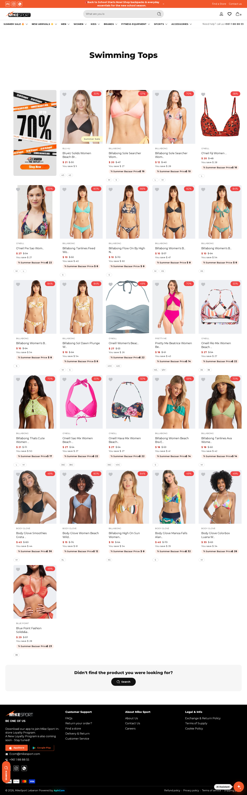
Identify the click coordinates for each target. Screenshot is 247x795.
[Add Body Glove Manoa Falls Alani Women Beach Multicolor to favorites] (157, 474)
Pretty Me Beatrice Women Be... (173, 345)
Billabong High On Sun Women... (124, 535)
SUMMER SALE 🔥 (14, 24)
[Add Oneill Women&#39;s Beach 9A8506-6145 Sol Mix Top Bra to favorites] (110, 284)
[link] (34, 133)
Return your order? (78, 723)
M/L (156, 370)
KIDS (93, 24)
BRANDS (109, 24)
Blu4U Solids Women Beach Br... (77, 155)
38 (209, 370)
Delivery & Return (77, 733)
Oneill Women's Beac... (124, 343)
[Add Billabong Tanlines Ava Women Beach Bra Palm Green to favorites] (203, 379)
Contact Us (132, 723)
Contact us (235, 3)
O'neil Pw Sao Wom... (30, 248)
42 (70, 175)
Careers (130, 728)
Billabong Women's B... (170, 248)
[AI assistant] (239, 787)
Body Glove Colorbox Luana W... (215, 535)
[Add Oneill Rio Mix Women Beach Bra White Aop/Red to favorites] (203, 284)
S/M (163, 370)
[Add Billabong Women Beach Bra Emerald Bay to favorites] (157, 379)
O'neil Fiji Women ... (214, 153)
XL (62, 559)
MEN (63, 24)
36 (201, 370)
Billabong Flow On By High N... (127, 250)
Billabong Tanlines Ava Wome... (216, 440)
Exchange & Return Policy (203, 718)
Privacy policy (191, 790)
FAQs (68, 718)
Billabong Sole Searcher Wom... (125, 155)
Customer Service (77, 738)
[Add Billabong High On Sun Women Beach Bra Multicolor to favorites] (110, 474)
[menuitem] (93, 718)
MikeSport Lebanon (26, 790)
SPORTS (159, 24)
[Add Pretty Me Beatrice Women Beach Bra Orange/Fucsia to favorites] (157, 284)
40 (62, 175)
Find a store (73, 728)
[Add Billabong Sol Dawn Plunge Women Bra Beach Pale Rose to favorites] (64, 284)
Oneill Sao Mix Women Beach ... (78, 440)
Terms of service (211, 790)
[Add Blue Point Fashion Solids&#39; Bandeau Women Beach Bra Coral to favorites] (18, 569)
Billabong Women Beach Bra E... (172, 440)
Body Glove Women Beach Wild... (81, 535)
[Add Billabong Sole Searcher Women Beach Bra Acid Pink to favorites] (110, 94)
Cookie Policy (194, 728)
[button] (238, 14)
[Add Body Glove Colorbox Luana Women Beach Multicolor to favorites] (203, 474)
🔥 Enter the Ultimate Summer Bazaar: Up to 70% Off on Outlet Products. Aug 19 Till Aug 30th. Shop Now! (122, 4)
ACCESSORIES (179, 24)
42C (118, 366)
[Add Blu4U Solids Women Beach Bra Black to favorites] (64, 94)
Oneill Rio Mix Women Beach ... (216, 345)
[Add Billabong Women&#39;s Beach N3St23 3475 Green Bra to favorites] (203, 189)
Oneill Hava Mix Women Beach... (125, 440)
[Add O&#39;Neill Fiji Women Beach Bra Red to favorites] (203, 94)
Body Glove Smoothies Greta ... (31, 535)
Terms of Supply (196, 723)
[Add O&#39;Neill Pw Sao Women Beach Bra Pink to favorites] (18, 189)
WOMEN (78, 24)
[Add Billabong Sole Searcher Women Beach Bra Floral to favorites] (157, 94)
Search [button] (125, 681)
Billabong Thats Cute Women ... (30, 440)
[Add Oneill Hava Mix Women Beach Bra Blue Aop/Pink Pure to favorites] (110, 379)
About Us (131, 718)
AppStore (18, 748)
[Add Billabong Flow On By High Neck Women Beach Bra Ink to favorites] (110, 189)
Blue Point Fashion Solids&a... (29, 630)
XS (162, 271)
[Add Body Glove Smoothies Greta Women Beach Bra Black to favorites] (18, 474)
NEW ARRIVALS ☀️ (43, 24)
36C (63, 464)
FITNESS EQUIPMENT (134, 24)
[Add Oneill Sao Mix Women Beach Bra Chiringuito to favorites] (64, 379)
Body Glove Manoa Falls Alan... (171, 535)
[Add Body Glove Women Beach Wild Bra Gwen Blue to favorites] (64, 474)
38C (71, 464)
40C (110, 366)
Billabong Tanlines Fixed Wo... (79, 250)
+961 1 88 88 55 (234, 24)
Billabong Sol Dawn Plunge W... (81, 345)
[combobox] (118, 14)
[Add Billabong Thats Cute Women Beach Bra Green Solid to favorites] (18, 379)
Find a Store (219, 3)
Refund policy (172, 790)
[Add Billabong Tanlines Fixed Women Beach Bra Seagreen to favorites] (64, 189)
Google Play (44, 748)
